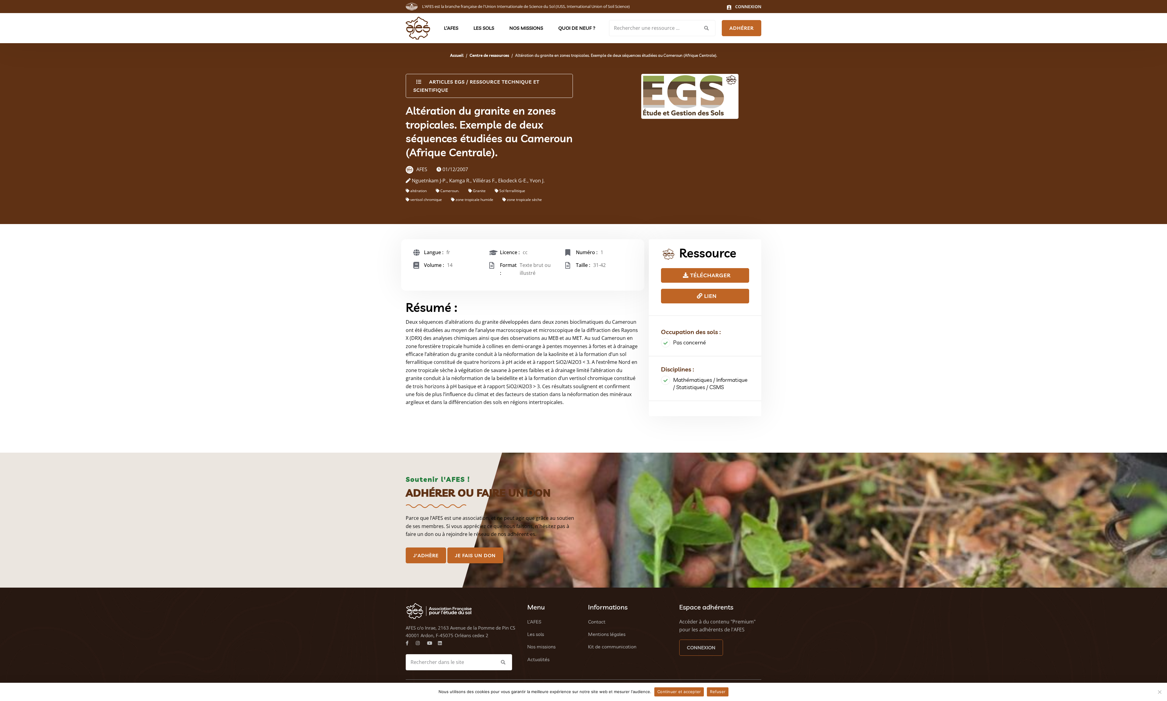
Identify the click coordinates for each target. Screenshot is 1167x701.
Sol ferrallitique (512, 190)
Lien (710, 295)
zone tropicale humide (474, 199)
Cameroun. (449, 190)
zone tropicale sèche (524, 199)
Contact (596, 622)
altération (418, 190)
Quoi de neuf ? (576, 28)
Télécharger (710, 275)
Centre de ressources (489, 55)
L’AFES (451, 28)
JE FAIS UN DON (475, 555)
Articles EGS (447, 82)
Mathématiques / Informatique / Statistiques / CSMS (710, 383)
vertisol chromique (426, 199)
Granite (479, 190)
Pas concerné (689, 342)
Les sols (483, 28)
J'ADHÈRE (426, 555)
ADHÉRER (741, 28)
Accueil (456, 55)
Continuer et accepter (679, 691)
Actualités (538, 659)
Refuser (717, 691)
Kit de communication (612, 647)
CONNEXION (701, 647)
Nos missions (526, 28)
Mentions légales (606, 634)
